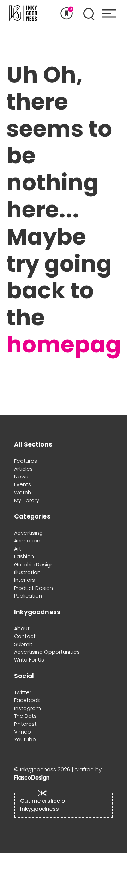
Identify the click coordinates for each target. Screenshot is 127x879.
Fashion (24, 556)
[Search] (88, 13)
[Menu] (109, 13)
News (21, 476)
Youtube (25, 739)
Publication (28, 595)
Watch (22, 492)
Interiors (24, 580)
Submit (23, 644)
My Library (26, 500)
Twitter (22, 692)
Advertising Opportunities (47, 652)
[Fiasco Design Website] (31, 777)
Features (25, 460)
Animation (27, 540)
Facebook (27, 700)
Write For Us (29, 659)
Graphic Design (34, 564)
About (22, 628)
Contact (25, 636)
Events (22, 484)
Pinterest (25, 724)
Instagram (27, 708)
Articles (23, 469)
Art (17, 548)
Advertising (28, 532)
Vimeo (22, 731)
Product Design (33, 588)
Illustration (27, 572)
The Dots (25, 716)
